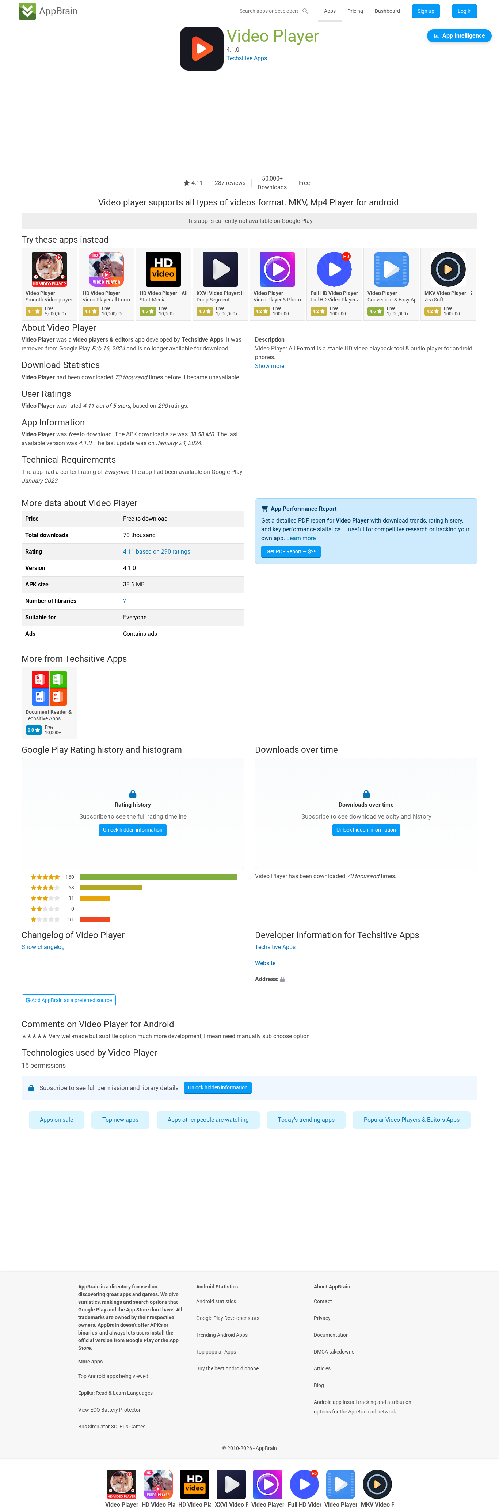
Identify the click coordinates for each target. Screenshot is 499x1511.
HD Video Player (101, 293)
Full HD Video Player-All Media (334, 293)
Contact (323, 1301)
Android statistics (216, 1301)
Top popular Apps (216, 1352)
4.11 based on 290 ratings (156, 551)
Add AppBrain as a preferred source (71, 1000)
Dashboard (387, 11)
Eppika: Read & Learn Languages (115, 1393)
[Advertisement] (241, 123)
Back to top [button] (480, 1444)
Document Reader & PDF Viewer (49, 712)
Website (265, 963)
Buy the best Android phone (227, 1368)
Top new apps (120, 1119)
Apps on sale (56, 1119)
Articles (322, 1368)
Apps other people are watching (208, 1119)
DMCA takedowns (334, 1352)
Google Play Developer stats (227, 1318)
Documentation (331, 1335)
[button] (366, 979)
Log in (465, 11)
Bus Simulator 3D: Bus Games (111, 1427)
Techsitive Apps (96, 659)
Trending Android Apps (222, 1335)
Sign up (426, 11)
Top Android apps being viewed (113, 1376)
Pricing (355, 11)
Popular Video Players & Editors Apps (412, 1119)
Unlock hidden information (133, 829)
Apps (330, 11)
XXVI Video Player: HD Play (220, 293)
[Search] (305, 11)
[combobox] (269, 10)
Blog (319, 1385)
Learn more (301, 538)
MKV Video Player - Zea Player (448, 293)
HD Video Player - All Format (163, 293)
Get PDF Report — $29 (292, 551)
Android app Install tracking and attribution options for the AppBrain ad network (362, 1407)
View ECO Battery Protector (109, 1410)
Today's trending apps (306, 1119)
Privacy (322, 1318)
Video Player (40, 293)
